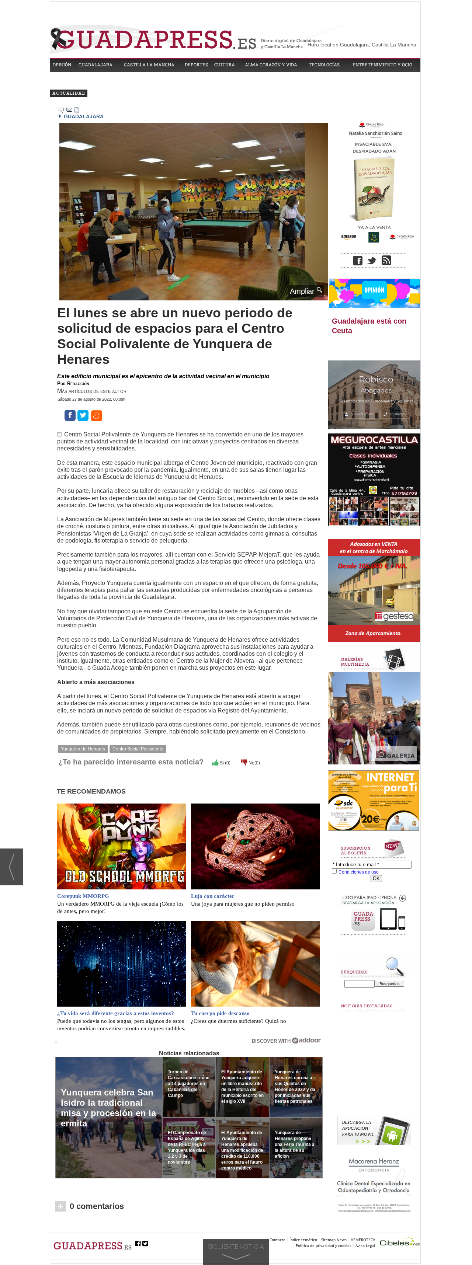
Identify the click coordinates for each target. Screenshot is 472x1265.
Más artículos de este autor (91, 391)
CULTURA (224, 64)
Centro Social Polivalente (137, 749)
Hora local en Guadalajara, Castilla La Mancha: (363, 45)
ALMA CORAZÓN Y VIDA (271, 64)
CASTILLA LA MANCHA (149, 64)
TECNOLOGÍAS (324, 64)
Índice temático (303, 1239)
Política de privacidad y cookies (323, 1245)
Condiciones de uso (359, 872)
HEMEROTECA (363, 1239)
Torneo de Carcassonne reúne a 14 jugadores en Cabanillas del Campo (188, 1083)
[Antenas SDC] (374, 801)
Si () (224, 763)
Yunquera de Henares (83, 749)
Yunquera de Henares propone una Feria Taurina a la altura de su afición (295, 1144)
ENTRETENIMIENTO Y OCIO (382, 64)
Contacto (277, 1239)
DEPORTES (196, 64)
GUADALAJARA (95, 64)
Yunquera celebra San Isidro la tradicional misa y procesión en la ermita (108, 1107)
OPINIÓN (62, 64)
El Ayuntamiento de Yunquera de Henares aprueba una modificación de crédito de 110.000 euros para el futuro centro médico (242, 1150)
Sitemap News (334, 1239)
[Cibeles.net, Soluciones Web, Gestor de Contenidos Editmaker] (400, 1242)
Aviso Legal (365, 1245)
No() (253, 763)
